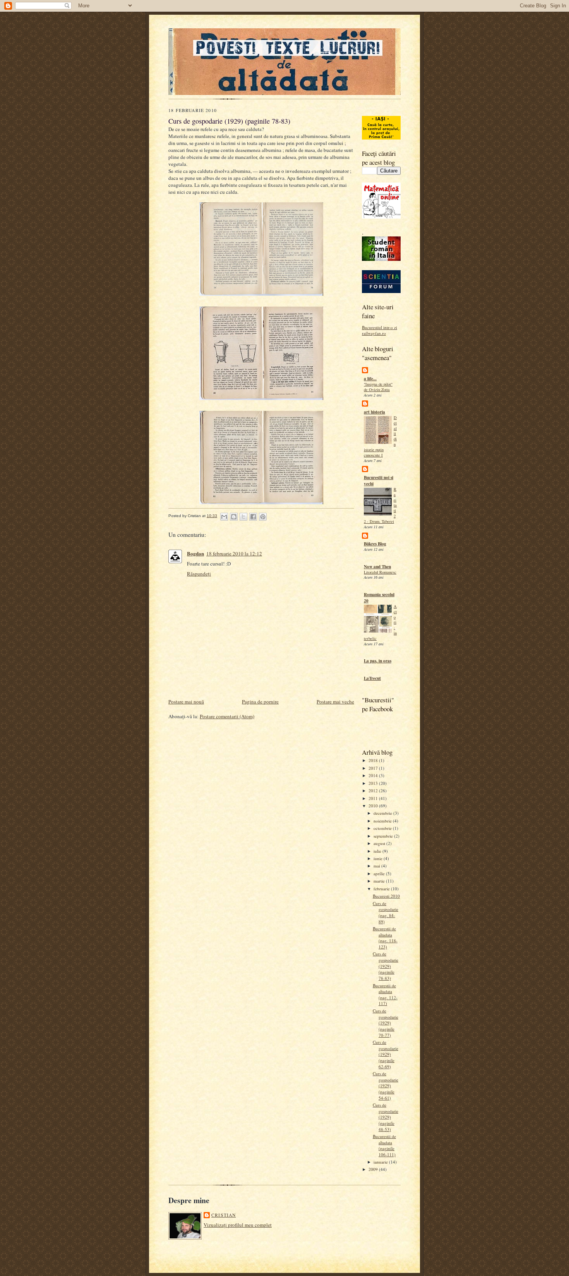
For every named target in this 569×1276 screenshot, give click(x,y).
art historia (374, 412)
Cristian (223, 1215)
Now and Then (377, 567)
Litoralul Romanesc (380, 572)
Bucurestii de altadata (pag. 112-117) (385, 995)
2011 (373, 798)
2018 (373, 760)
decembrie (383, 813)
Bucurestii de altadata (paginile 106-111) (384, 1145)
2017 (373, 768)
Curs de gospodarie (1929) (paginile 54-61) (385, 1086)
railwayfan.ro (374, 333)
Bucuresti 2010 (386, 896)
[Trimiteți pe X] (243, 517)
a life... (370, 379)
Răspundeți (199, 573)
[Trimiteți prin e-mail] (224, 517)
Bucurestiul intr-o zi (379, 327)
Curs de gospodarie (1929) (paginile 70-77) (385, 1023)
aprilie (380, 873)
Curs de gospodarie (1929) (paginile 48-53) (385, 1117)
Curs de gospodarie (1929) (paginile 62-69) (385, 1054)
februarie (382, 888)
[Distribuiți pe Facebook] (253, 517)
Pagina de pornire (260, 701)
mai (377, 866)
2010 (373, 806)
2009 (373, 1169)
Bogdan (195, 553)
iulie (378, 851)
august (380, 843)
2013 (373, 783)
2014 (373, 775)
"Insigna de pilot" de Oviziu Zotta (378, 386)
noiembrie (383, 821)
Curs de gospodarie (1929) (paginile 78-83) (385, 966)
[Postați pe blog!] (234, 517)
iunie (379, 858)
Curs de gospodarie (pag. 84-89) (385, 912)
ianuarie (381, 1162)
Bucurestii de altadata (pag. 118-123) (385, 938)
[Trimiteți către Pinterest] (263, 517)
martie (380, 881)
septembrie (384, 836)
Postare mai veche (335, 701)
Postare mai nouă (186, 701)
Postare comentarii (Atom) (227, 716)
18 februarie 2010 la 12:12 (234, 553)
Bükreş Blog (375, 544)
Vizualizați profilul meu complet (238, 1224)
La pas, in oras (377, 661)
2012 (373, 790)
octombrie (383, 828)
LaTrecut (372, 678)
